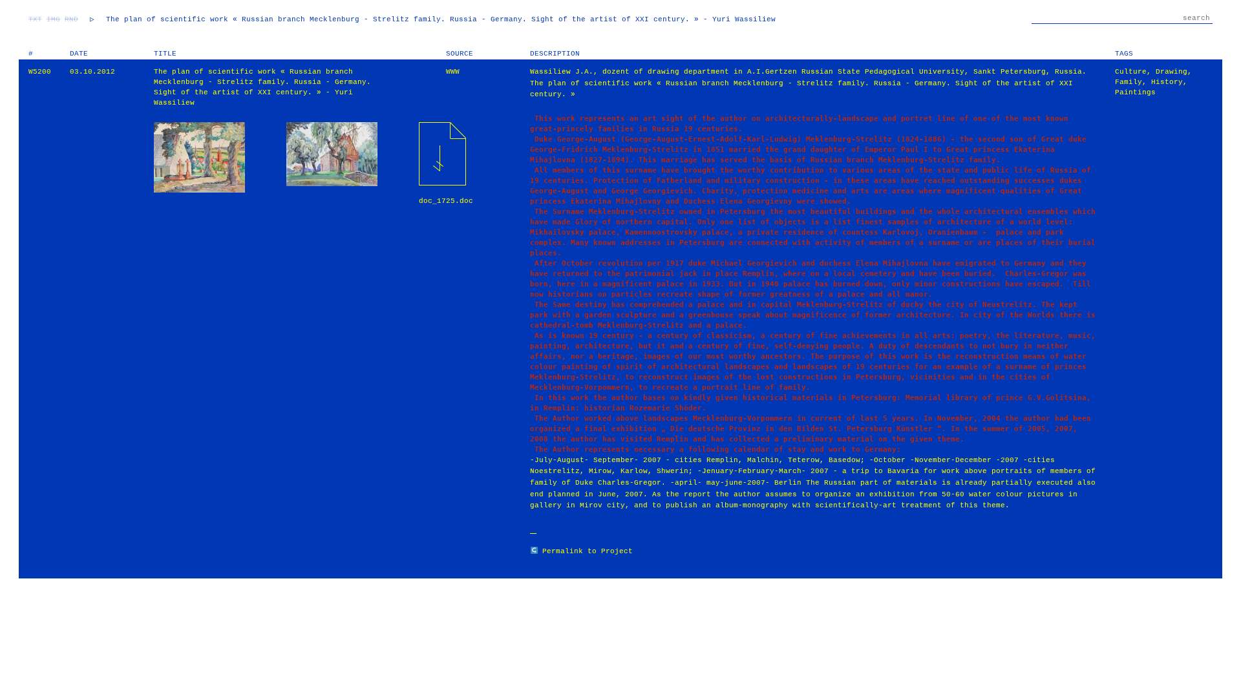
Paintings (1135, 92)
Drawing (1171, 72)
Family (1128, 82)
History (1167, 82)
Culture (1131, 72)
